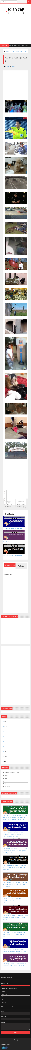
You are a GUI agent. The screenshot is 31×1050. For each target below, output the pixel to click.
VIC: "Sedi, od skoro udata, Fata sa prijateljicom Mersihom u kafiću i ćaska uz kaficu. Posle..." (15, 901)
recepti (6, 778)
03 (3, 721)
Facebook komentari (21, 565)
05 (3, 754)
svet (6, 781)
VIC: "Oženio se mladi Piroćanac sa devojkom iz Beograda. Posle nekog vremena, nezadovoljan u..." (13, 834)
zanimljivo (7, 786)
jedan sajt (15, 9)
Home (7, 51)
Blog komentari (10, 565)
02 (3, 724)
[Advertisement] (15, 30)
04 (3, 756)
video (6, 784)
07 (3, 734)
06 (3, 751)
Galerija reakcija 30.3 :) (21, 51)
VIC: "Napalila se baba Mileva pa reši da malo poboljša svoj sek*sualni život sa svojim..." (15, 934)
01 (3, 726)
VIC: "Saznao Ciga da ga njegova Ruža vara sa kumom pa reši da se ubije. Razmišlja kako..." (15, 917)
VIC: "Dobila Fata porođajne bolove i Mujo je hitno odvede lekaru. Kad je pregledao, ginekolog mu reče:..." (15, 851)
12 (3, 729)
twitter (3, 1047)
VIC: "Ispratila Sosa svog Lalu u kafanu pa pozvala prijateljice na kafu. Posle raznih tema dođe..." (15, 884)
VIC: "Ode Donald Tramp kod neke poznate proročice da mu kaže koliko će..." (15, 950)
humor (12, 51)
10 (3, 744)
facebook (6, 1047)
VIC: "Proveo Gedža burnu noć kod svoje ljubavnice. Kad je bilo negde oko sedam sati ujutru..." (14, 867)
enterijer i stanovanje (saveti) (12, 772)
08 (3, 731)
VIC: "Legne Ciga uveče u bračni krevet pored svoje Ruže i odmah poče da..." (14, 965)
